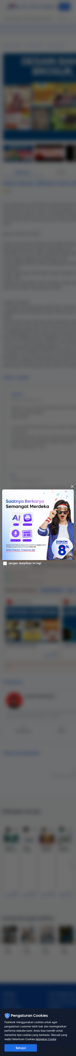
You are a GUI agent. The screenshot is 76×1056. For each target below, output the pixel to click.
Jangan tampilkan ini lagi (24, 563)
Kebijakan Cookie (46, 1039)
